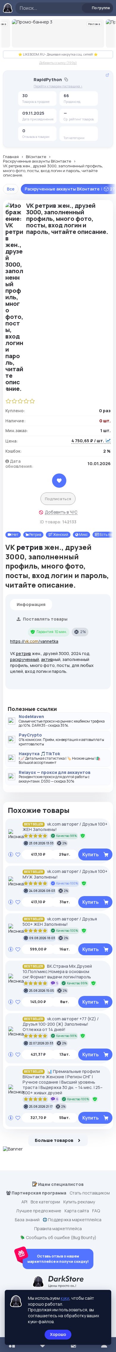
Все (11, 189)
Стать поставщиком (90, 1193)
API (24, 1202)
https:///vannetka (34, 641)
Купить (90, 854)
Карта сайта (77, 1210)
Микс (83, 534)
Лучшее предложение (38, 1210)
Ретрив (35, 534)
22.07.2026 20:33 (41, 1043)
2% (83, 631)
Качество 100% (67, 883)
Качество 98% (66, 836)
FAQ (96, 1210)
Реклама (94, 24)
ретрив (29, 547)
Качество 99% (77, 983)
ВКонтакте (36, 157)
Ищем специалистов (60, 1184)
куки (65, 1298)
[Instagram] (77, 131)
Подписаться (58, 498)
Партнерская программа (38, 1193)
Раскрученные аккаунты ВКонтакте (37, 161)
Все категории (45, 1202)
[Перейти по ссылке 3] (58, 33)
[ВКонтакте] (68, 131)
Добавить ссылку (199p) (58, 62)
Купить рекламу (79, 1202)
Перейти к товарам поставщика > (58, 86)
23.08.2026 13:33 (41, 843)
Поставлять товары (45, 619)
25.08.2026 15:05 (41, 991)
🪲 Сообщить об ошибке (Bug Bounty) (58, 1237)
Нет (14, 534)
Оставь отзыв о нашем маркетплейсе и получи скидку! (58, 1259)
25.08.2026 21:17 (40, 1106)
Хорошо (58, 1334)
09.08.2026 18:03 (42, 938)
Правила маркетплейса (58, 1228)
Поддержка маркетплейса (74, 1219)
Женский (60, 534)
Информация (31, 604)
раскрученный (24, 659)
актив (47, 659)
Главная (11, 157)
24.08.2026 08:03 (42, 891)
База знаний (27, 1219)
